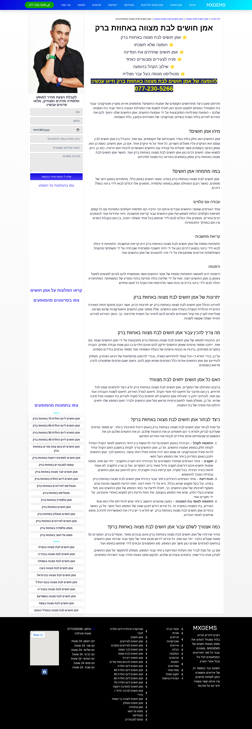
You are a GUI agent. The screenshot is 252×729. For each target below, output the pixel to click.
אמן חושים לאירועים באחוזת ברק (56, 521)
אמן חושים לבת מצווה (197, 18)
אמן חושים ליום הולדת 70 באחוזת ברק (56, 418)
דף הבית (215, 18)
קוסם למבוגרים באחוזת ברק (56, 464)
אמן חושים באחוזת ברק (56, 507)
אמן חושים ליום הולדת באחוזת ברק (56, 478)
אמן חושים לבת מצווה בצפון (168, 18)
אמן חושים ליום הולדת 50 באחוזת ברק (56, 432)
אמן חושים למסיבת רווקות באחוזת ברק (56, 457)
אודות (192, 5)
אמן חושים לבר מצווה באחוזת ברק (56, 471)
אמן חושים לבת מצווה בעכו (56, 568)
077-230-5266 (154, 88)
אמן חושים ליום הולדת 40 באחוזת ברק (56, 439)
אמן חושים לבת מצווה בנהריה (56, 554)
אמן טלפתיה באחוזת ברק (56, 500)
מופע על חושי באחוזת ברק (56, 535)
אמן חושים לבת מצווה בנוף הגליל (56, 582)
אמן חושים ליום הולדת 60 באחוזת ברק (56, 425)
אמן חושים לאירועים (152, 5)
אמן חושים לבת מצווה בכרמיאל (56, 575)
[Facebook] (44, 672)
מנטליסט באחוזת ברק (56, 492)
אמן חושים (176, 5)
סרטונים (96, 5)
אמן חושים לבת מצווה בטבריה (56, 589)
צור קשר (65, 5)
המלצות (112, 5)
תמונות (81, 5)
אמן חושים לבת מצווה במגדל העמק (56, 610)
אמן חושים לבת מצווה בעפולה (56, 561)
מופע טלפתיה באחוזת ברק (56, 528)
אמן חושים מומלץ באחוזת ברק (56, 514)
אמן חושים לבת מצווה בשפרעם (56, 596)
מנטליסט (129, 5)
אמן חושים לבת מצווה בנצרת (56, 547)
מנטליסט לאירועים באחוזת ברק (56, 485)
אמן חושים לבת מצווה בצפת (56, 603)
